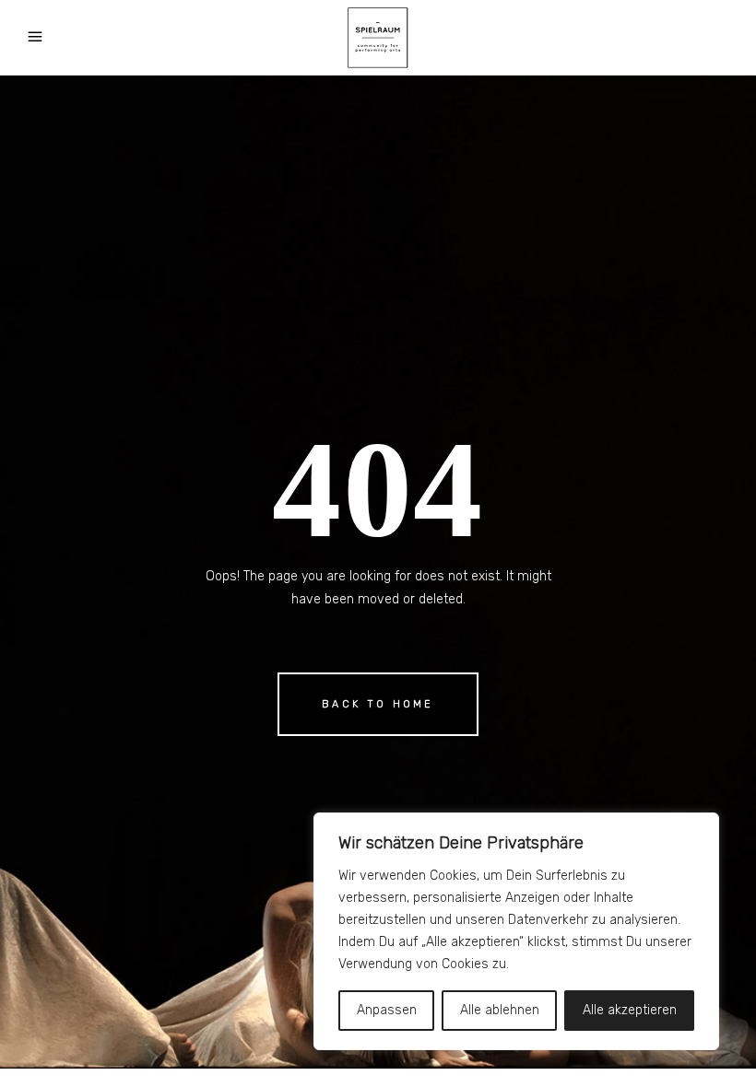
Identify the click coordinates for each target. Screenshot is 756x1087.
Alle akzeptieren (630, 1010)
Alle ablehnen (499, 1010)
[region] (516, 931)
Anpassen (387, 1010)
